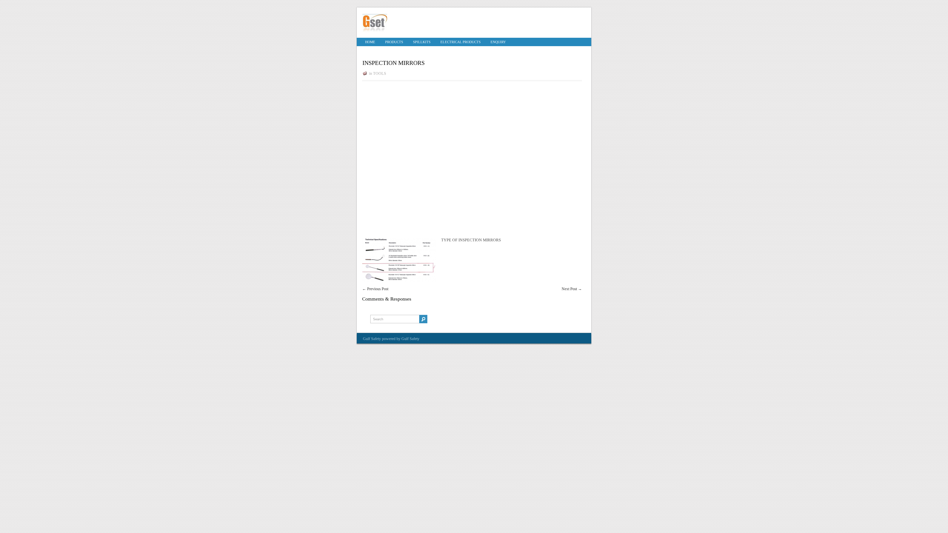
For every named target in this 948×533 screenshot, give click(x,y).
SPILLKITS (422, 42)
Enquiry (498, 42)
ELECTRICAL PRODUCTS (460, 42)
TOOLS (379, 73)
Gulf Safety (372, 339)
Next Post (572, 289)
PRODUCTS (394, 42)
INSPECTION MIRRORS (393, 63)
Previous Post (375, 289)
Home (370, 42)
